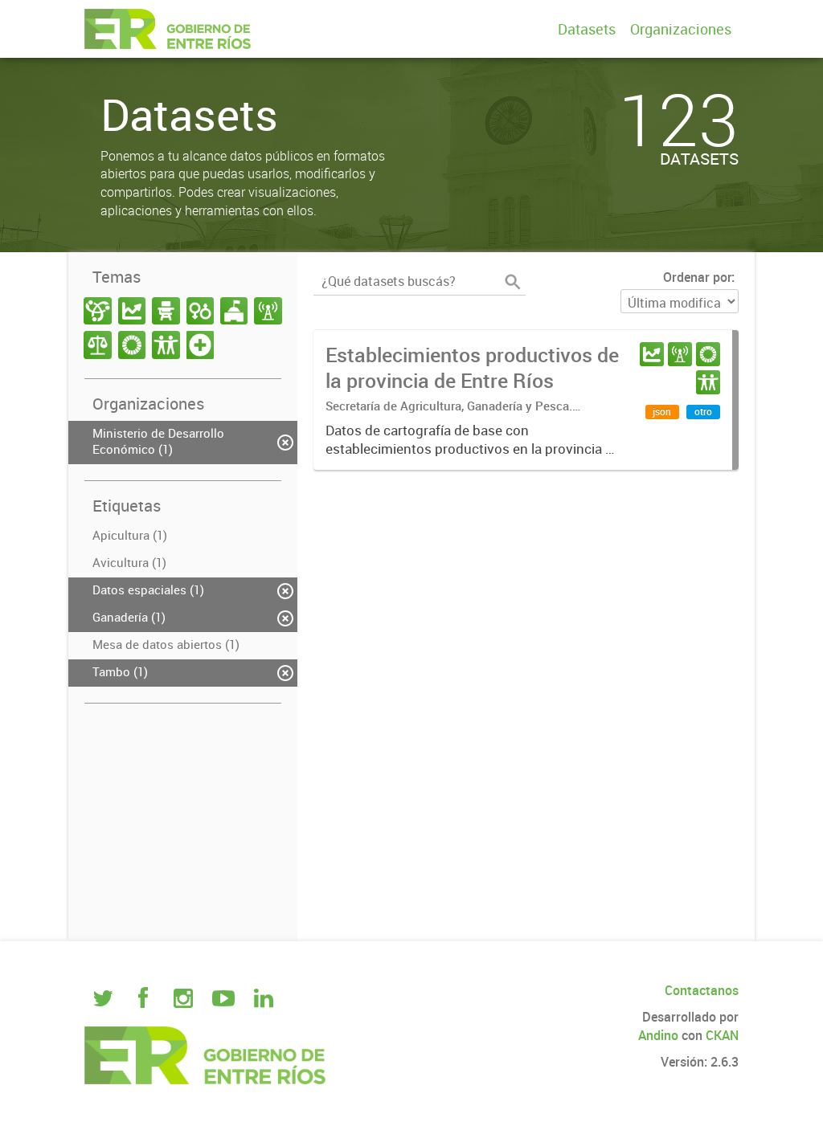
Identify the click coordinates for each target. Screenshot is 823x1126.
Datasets (587, 29)
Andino (658, 1035)
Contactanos (702, 990)
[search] (513, 282)
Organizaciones (680, 29)
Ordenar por (697, 277)
